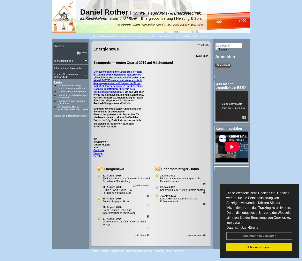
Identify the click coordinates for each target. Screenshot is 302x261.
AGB (168, 251)
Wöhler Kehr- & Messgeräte (72, 91)
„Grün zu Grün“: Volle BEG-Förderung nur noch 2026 (118, 191)
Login (94, 251)
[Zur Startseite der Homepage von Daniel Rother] (64, 31)
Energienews (114, 169)
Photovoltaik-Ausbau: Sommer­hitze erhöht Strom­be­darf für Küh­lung (126, 180)
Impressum (234, 222)
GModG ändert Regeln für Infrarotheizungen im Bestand (119, 211)
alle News (141, 235)
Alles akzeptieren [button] (259, 247)
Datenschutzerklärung (242, 227)
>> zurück (203, 44)
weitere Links (61, 115)
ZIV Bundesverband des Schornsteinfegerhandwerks (72, 86)
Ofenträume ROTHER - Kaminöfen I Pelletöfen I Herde (73, 108)
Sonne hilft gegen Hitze (116, 201)
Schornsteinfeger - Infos (180, 169)
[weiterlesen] (141, 185)
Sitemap (178, 251)
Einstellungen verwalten (259, 235)
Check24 (118, 91)
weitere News (195, 235)
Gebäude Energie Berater (98, 153)
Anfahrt (159, 251)
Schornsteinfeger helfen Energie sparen (182, 190)
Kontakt (105, 251)
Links (58, 82)
